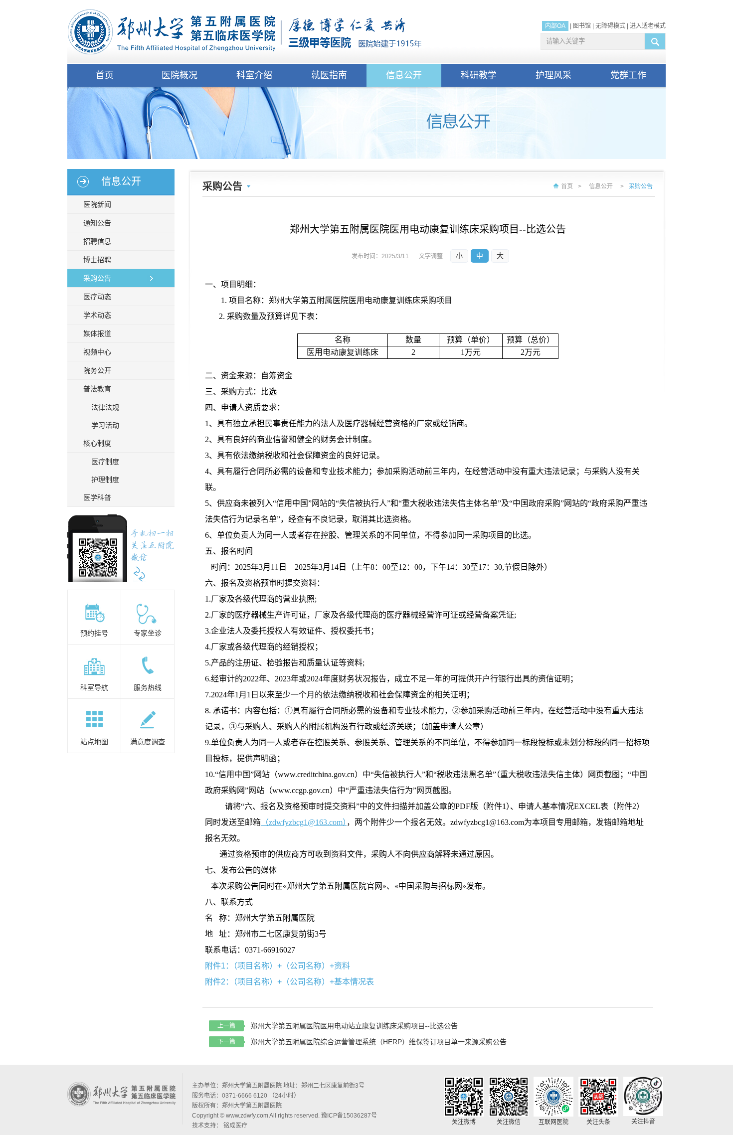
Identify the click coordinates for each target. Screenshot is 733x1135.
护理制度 (105, 480)
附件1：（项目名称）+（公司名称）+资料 (277, 966)
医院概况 (179, 75)
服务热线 (148, 687)
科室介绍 (254, 75)
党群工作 (628, 75)
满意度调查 (147, 742)
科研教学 (479, 75)
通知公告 (97, 223)
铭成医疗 (235, 1125)
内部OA (555, 25)
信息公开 (404, 75)
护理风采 (553, 75)
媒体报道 (97, 333)
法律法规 (105, 407)
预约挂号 (94, 633)
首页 (105, 75)
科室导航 (94, 687)
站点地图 (94, 742)
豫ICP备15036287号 (349, 1115)
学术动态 (97, 315)
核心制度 (97, 443)
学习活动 (105, 425)
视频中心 (97, 352)
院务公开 (97, 370)
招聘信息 (97, 241)
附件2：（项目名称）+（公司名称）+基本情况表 (289, 981)
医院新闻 (97, 204)
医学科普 (97, 497)
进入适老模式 (648, 25)
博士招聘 (97, 260)
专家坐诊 (148, 633)
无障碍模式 (610, 25)
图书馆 (582, 25)
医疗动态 (97, 297)
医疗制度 (105, 462)
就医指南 (329, 75)
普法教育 (97, 389)
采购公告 (97, 278)
